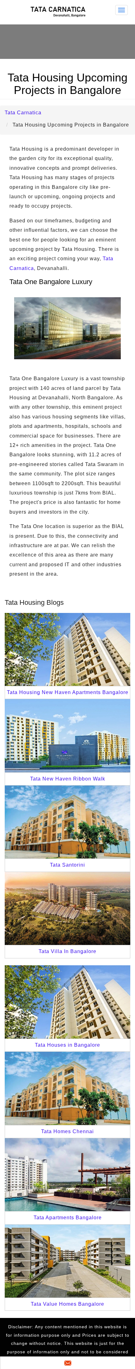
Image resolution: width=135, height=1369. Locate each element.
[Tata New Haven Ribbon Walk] (67, 735)
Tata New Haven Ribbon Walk (67, 778)
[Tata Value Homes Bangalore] (67, 1260)
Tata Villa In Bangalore (67, 951)
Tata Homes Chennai (67, 1131)
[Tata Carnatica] (59, 11)
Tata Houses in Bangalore (67, 1045)
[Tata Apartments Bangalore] (67, 1174)
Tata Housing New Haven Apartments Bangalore (67, 692)
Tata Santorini (67, 865)
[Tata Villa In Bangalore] (67, 908)
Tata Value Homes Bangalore (67, 1304)
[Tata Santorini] (67, 821)
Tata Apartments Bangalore (68, 1217)
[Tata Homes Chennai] (67, 1088)
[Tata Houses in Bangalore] (67, 1001)
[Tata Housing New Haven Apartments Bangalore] (67, 649)
